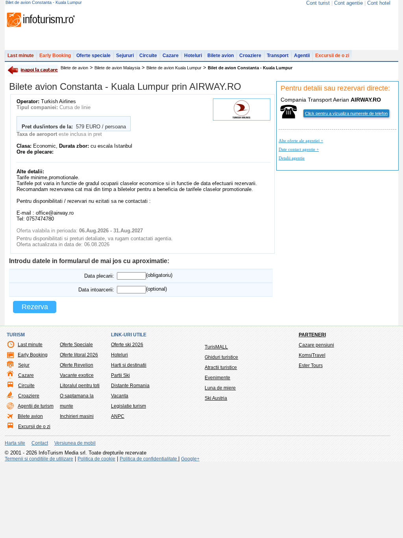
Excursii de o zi (332, 55)
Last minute (20, 55)
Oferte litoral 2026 (79, 355)
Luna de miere (220, 388)
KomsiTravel (312, 355)
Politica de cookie (96, 459)
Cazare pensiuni (316, 345)
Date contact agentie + (299, 149)
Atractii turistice (221, 367)
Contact (39, 443)
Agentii (302, 55)
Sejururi (125, 55)
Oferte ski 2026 (127, 344)
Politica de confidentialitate (149, 459)
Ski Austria (216, 398)
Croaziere (250, 55)
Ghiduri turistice (221, 357)
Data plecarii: (99, 276)
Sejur (24, 365)
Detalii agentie (292, 158)
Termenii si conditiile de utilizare (39, 459)
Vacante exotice (77, 375)
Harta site (15, 443)
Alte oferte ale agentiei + (301, 140)
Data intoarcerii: (96, 290)
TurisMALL (216, 347)
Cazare (171, 55)
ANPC (117, 416)
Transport (277, 55)
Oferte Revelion (76, 365)
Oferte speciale (93, 55)
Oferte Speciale (76, 344)
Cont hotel (378, 3)
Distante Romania (130, 385)
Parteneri (312, 335)
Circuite (148, 55)
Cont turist (318, 3)
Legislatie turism (128, 406)
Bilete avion (220, 55)
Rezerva (35, 307)
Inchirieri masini (77, 416)
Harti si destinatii (128, 365)
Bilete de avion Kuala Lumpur (174, 67)
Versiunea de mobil (75, 443)
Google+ (190, 459)
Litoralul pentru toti (80, 385)
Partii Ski (120, 375)
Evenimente (217, 377)
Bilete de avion (74, 67)
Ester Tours (311, 365)
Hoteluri (193, 55)
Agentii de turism (36, 406)
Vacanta (119, 396)
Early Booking (55, 55)
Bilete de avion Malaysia (117, 67)
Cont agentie (348, 3)
